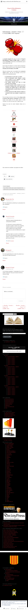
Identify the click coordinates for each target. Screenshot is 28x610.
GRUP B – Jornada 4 (11, 371)
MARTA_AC (8, 473)
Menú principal (14, 24)
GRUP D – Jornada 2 (11, 389)
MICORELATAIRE (9, 475)
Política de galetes (7, 604)
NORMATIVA (7, 573)
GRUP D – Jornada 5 (11, 393)
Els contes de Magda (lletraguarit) (9, 533)
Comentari (20, 301)
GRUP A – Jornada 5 (11, 363)
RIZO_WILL (8, 491)
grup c (13, 187)
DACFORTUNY (9, 454)
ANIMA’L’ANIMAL (14, 116)
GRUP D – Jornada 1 (11, 388)
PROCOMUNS (9, 488)
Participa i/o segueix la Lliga (9, 328)
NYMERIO (18, 153)
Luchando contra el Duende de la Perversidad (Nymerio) (14, 541)
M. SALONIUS (8, 477)
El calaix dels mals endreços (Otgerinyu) (11, 532)
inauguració (19, 187)
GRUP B (6, 365)
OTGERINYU (14, 141)
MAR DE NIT (8, 472)
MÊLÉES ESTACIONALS (9, 413)
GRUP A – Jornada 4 (11, 361)
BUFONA (8, 449)
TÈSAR (7, 495)
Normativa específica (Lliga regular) (12, 575)
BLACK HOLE (8, 448)
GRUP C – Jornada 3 (11, 380)
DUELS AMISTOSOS (9, 416)
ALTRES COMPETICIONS (9, 578)
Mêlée (7, 580)
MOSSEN (8, 476)
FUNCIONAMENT (8, 569)
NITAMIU (8, 482)
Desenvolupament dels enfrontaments (13, 571)
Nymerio (13, 189)
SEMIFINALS (7, 405)
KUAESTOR (8, 470)
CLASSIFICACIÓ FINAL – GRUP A (12, 356)
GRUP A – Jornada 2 (11, 359)
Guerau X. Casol (9, 267)
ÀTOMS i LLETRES (11, 153)
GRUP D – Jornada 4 (11, 392)
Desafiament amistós (10, 579)
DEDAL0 (8, 456)
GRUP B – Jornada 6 (11, 374)
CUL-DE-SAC (8, 453)
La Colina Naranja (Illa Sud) (8, 538)
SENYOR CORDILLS (10, 492)
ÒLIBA (7, 486)
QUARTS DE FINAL (8, 404)
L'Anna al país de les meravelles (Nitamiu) (11, 537)
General (8, 186)
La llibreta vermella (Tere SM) (9, 540)
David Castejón (10, 216)
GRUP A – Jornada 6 (11, 364)
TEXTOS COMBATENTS (9, 443)
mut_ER (14, 132)
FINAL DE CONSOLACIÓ (9, 406)
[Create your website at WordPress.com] (14, 1)
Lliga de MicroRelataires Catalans (14, 9)
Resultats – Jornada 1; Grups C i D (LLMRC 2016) (20, 307)
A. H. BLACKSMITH (9, 444)
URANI (7, 500)
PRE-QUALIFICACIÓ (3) (9, 401)
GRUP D (6, 385)
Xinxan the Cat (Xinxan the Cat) (9, 547)
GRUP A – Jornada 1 (11, 358)
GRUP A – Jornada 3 (11, 360)
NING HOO (8, 481)
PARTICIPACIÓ (7, 576)
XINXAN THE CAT (9, 501)
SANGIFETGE (14, 126)
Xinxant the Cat (9, 199)
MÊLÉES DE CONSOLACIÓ (10, 415)
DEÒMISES (8, 457)
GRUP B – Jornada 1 (11, 368)
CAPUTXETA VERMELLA (10, 451)
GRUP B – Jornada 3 (11, 370)
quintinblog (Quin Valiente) (8, 545)
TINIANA (8, 496)
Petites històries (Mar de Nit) (8, 543)
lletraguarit (8, 250)
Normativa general (9, 574)
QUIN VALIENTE (9, 490)
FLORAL (8, 461)
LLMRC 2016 (5, 189)
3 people (12, 240)
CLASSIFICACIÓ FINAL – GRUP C (12, 376)
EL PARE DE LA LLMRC (8, 585)
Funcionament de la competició (12, 570)
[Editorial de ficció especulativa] (14, 519)
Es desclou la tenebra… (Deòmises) (10, 535)
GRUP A (6, 355)
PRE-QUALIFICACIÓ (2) (9, 400)
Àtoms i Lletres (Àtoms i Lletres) (9, 530)
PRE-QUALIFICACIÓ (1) (9, 399)
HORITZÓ (8, 463)
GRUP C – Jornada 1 (11, 378)
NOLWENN (8, 483)
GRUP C (6, 375)
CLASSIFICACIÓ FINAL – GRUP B (12, 366)
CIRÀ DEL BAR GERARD (10, 452)
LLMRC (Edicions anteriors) (10, 412)
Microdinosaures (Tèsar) (8, 542)
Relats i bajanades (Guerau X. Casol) (10, 546)
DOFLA (7, 458)
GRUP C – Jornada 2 (11, 379)
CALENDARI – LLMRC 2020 (10, 341)
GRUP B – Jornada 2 (11, 369)
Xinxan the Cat (21, 189)
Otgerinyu (16, 189)
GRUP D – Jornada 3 (11, 390)
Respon (4, 209)
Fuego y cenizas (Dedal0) (8, 536)
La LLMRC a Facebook (7, 438)
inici (22, 187)
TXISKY (7, 497)
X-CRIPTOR (14, 142)
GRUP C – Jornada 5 (11, 383)
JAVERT (7, 467)
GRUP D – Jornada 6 (11, 394)
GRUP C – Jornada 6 (11, 384)
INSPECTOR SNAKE (10, 466)
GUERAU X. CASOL (14, 121)
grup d (15, 187)
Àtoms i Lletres (8, 187)
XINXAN (13, 110)
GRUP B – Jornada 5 (11, 373)
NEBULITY (8, 480)
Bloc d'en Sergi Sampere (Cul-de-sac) (10, 531)
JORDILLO (15, 147)
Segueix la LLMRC (7, 336)
